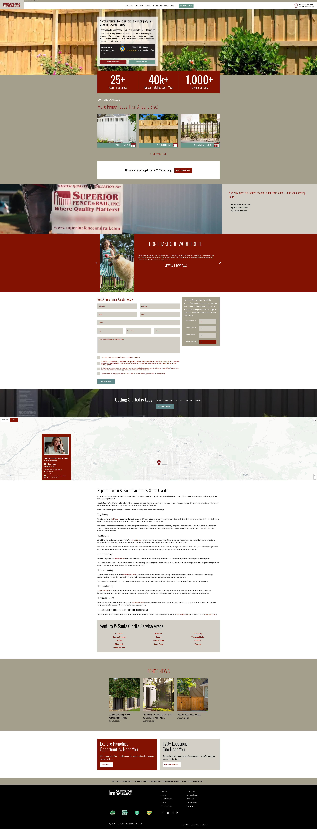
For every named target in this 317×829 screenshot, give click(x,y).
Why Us (166, 6)
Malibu (119, 641)
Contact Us (49, 473)
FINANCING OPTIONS (113, 62)
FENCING (147, 6)
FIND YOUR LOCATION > (171, 765)
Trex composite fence (129, 574)
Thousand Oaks (197, 637)
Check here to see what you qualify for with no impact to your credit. (120, 357)
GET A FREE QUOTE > (164, 406)
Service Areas (139, 6)
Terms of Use (195, 825)
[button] (159, 463)
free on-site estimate (183, 614)
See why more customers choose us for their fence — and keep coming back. (267, 194)
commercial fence (138, 602)
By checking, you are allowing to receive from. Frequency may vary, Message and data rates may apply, (140, 369)
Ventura (198, 644)
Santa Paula (158, 644)
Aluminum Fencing (203, 145)
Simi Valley (197, 633)
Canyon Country (119, 637)
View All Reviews (176, 265)
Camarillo (119, 633)
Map (14, 420)
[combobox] (138, 331)
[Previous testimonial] (96, 263)
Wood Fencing (164, 145)
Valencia (197, 641)
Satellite (5, 420)
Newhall (158, 633)
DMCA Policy (204, 825)
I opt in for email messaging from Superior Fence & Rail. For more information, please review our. (133, 373)
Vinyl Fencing (122, 145)
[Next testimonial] (220, 263)
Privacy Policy (161, 373)
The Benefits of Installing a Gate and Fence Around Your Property (158, 716)
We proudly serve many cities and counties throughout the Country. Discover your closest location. (158, 781)
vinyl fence (114, 519)
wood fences (136, 540)
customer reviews (210, 614)
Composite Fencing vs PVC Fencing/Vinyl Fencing (119, 716)
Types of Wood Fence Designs (189, 714)
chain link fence (104, 590)
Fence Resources (167, 799)
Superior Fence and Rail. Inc (117, 824)
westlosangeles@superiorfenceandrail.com (56, 476)
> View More (158, 154)
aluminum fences (119, 558)
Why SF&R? (190, 799)
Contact (173, 6)
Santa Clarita (158, 641)
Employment (191, 791)
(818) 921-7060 (306, 7)
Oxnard (158, 637)
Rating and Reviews (193, 795)
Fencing (163, 795)
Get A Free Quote (186, 6)
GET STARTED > (106, 381)
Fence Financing (192, 802)
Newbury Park (119, 648)
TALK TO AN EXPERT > (183, 170)
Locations (164, 791)
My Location (129, 6)
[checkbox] (98, 357)
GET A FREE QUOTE (141, 62)
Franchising (190, 806)
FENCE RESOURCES (157, 6)
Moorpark (119, 644)
